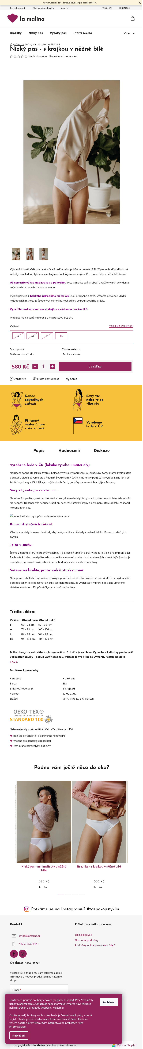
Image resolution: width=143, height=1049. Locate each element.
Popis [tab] (38, 450)
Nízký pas (69, 678)
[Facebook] (14, 954)
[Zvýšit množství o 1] (52, 366)
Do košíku (95, 366)
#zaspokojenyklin (103, 909)
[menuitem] (15, 33)
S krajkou (69, 688)
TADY (13, 661)
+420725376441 (29, 944)
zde (23, 1027)
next (130, 841)
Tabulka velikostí (121, 326)
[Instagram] (23, 954)
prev (13, 841)
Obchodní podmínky (43, 8)
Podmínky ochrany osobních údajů (95, 945)
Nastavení (18, 1035)
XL (74, 693)
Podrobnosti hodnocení (63, 56)
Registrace (124, 8)
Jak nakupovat (17, 8)
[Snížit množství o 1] (35, 366)
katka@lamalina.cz (29, 936)
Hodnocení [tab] (69, 450)
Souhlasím (108, 1002)
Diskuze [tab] (102, 450)
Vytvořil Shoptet (127, 1045)
